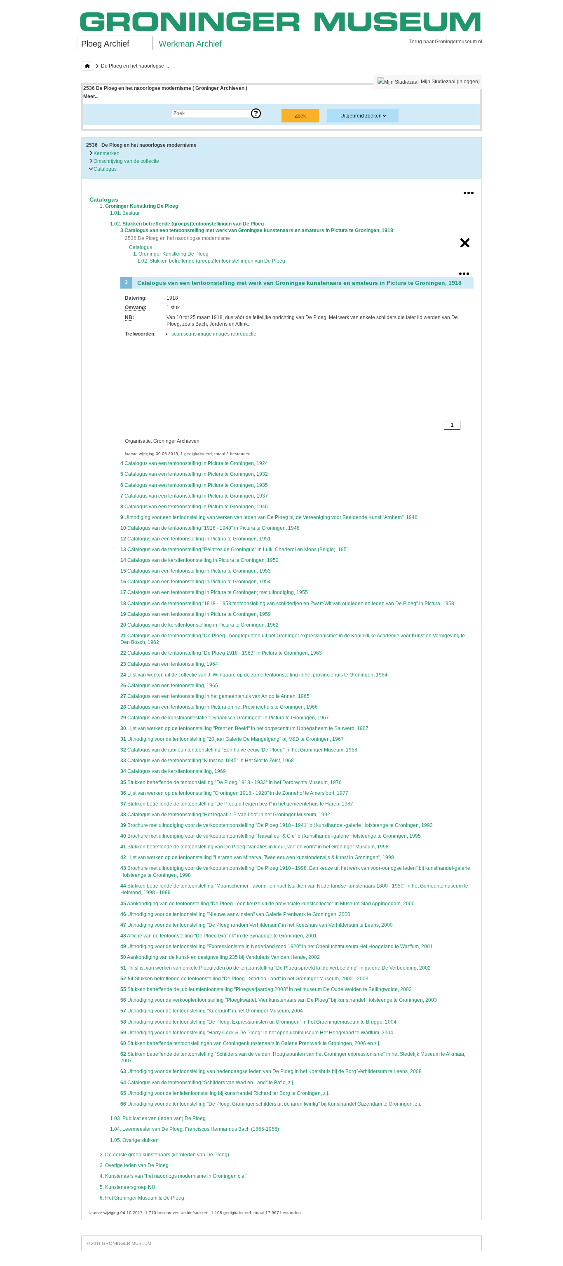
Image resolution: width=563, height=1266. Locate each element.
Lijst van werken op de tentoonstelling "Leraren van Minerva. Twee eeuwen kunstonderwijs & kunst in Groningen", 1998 (257, 857)
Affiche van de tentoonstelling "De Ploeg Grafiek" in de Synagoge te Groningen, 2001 (218, 936)
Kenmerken (106, 153)
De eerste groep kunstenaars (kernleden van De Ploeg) (164, 1155)
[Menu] (469, 191)
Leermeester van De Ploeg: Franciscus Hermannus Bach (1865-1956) (194, 1129)
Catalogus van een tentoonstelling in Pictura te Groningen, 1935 (194, 485)
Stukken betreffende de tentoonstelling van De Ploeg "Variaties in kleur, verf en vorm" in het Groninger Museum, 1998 (254, 847)
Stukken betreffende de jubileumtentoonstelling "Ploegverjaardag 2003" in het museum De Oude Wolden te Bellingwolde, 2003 (266, 989)
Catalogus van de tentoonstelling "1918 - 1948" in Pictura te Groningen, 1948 (210, 528)
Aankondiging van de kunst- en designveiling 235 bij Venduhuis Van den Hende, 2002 (220, 957)
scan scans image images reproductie (213, 334)
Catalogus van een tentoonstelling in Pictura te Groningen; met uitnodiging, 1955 (214, 592)
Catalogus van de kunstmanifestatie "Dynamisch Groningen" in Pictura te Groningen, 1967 (224, 718)
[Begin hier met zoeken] (87, 66)
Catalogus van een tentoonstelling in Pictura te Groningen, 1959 (195, 614)
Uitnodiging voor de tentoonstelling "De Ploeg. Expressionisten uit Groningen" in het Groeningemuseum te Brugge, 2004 (258, 1022)
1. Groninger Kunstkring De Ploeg (171, 254)
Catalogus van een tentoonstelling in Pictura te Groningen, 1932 (194, 474)
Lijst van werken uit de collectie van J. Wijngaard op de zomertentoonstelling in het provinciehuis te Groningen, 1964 (253, 675)
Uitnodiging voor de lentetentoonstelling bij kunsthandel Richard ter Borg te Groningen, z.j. (224, 1093)
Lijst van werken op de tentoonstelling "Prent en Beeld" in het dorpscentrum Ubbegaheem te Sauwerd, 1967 (244, 728)
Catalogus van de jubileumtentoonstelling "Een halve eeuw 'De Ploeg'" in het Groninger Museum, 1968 (238, 750)
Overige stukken (134, 1140)
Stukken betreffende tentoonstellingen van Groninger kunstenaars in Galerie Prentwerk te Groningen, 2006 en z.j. (250, 1043)
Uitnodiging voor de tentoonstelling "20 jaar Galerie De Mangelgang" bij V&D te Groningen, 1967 (232, 739)
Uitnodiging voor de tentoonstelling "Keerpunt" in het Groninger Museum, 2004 (211, 1011)
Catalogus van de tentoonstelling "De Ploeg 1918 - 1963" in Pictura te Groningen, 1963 (221, 653)
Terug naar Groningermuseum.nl (445, 42)
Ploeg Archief (105, 43)
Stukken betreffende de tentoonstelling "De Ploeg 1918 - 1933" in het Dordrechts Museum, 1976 (231, 782)
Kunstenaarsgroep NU (127, 1187)
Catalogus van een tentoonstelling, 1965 (169, 685)
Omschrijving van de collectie (125, 161)
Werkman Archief (190, 43)
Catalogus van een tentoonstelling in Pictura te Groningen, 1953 (195, 571)
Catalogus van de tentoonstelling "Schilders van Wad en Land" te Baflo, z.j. (207, 1082)
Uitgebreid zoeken (361, 116)
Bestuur (125, 213)
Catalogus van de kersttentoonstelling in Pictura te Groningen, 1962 (199, 625)
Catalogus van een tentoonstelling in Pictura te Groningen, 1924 (194, 463)
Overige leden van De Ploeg (134, 1165)
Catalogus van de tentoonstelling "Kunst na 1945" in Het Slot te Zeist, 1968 (207, 760)
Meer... (91, 96)
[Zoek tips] (256, 113)
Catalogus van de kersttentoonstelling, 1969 (173, 771)
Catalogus (104, 169)
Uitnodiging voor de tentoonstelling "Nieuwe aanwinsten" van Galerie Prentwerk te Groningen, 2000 (235, 914)
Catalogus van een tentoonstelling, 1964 (169, 664)
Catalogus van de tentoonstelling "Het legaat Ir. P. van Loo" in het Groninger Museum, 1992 (225, 814)
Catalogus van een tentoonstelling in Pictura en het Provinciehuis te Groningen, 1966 (219, 707)
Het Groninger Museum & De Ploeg (142, 1198)
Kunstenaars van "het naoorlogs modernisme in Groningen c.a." (173, 1176)
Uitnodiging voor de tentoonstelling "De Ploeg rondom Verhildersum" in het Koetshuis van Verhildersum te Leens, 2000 (256, 925)
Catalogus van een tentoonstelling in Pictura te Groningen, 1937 (194, 496)
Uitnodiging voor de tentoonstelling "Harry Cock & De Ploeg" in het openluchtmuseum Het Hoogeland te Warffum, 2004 (256, 1033)
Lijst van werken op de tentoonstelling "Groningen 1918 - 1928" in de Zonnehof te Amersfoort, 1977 (234, 793)
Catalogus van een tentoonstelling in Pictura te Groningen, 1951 (195, 539)
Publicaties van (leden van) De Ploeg (158, 1118)
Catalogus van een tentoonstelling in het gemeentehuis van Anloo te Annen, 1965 (215, 696)
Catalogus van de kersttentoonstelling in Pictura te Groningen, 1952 (199, 560)
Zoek (97, 113)
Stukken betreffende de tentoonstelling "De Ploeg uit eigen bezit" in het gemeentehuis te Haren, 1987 (236, 804)
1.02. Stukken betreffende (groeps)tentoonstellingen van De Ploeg (211, 261)
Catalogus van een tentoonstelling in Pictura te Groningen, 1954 (195, 582)
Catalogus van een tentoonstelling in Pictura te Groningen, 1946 (194, 507)
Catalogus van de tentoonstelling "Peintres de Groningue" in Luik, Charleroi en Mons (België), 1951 (235, 549)
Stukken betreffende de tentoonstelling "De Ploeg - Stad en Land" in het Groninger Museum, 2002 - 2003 (244, 979)
